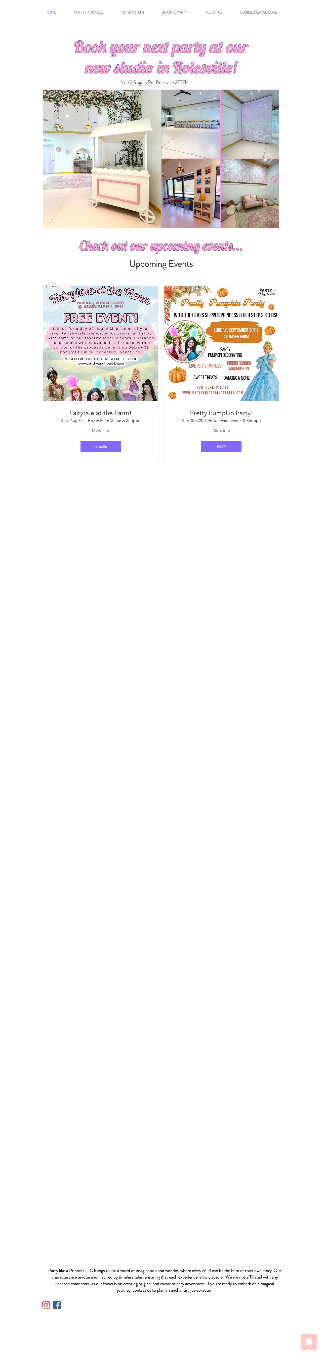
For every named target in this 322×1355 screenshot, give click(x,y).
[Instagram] (46, 1305)
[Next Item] (270, 159)
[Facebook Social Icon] (57, 1305)
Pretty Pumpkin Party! (221, 413)
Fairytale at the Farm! (100, 413)
